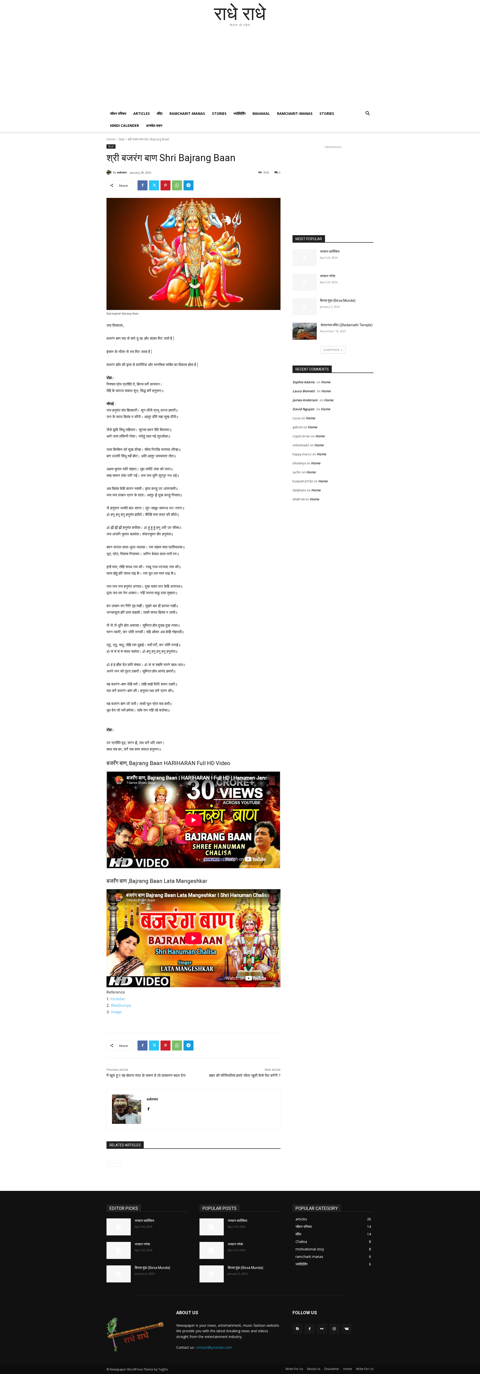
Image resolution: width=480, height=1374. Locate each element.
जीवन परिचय (118, 113)
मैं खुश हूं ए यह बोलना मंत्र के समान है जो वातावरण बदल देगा (146, 1075)
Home (110, 139)
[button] (368, 114)
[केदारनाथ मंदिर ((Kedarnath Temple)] (304, 331)
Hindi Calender (124, 125)
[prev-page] (109, 1163)
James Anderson (305, 400)
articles (141, 113)
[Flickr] (322, 1329)
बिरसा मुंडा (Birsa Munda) (338, 300)
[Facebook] (143, 185)
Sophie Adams (303, 382)
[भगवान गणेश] (304, 282)
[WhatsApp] (177, 185)
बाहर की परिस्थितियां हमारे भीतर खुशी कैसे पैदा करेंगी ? (244, 1075)
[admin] (109, 172)
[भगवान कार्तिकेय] (304, 257)
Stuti (121, 139)
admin (122, 172)
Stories (219, 113)
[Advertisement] (240, 70)
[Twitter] (154, 185)
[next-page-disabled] (117, 1163)
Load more (331, 350)
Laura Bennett (303, 391)
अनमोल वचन (154, 125)
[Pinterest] (165, 185)
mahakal (261, 113)
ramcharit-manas (187, 113)
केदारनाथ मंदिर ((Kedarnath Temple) (346, 325)
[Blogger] (297, 1329)
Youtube (117, 998)
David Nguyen (303, 409)
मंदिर (159, 113)
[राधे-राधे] (135, 1334)
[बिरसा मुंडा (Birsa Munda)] (304, 306)
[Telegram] (189, 185)
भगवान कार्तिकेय (330, 251)
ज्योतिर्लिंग (240, 113)
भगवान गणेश (327, 276)
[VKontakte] (347, 1329)
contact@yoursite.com (214, 1347)
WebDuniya (121, 1005)
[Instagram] (334, 1329)
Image (116, 1011)
